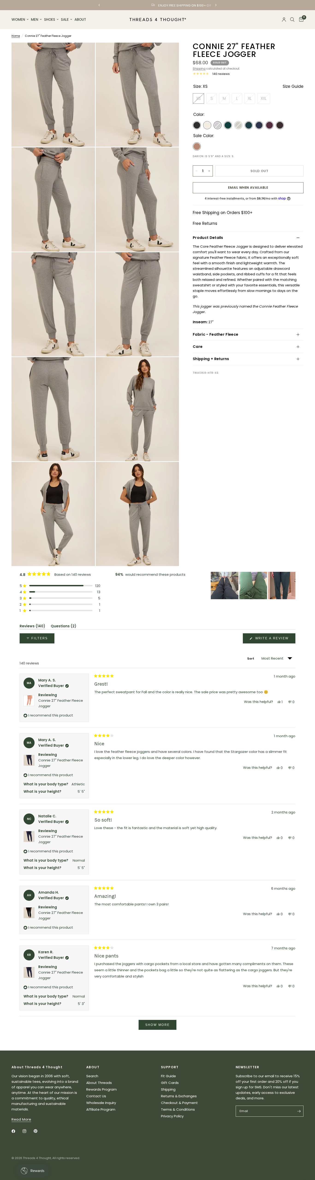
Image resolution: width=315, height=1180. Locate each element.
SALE (65, 19)
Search (92, 1076)
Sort (251, 658)
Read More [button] (21, 1119)
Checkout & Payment (179, 1102)
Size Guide (293, 86)
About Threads (99, 1082)
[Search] (292, 19)
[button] (60, 585)
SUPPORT (170, 1067)
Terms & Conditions (178, 1109)
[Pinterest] (39, 1131)
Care (197, 346)
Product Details (208, 237)
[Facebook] (17, 1131)
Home (16, 36)
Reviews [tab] (32, 626)
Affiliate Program (100, 1109)
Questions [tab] (63, 626)
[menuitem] (21, 20)
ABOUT (80, 19)
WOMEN (18, 19)
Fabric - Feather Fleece (215, 334)
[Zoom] (85, 52)
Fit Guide (168, 1076)
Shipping (199, 68)
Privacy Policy (172, 1116)
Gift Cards (170, 1082)
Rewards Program (101, 1089)
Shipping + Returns (211, 358)
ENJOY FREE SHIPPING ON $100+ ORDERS (161, 5)
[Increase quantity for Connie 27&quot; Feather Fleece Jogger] (209, 171)
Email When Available (248, 187)
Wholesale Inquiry (101, 1102)
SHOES (49, 19)
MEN (34, 19)
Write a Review (273, 639)
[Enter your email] (298, 1111)
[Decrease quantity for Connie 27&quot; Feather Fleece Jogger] (196, 171)
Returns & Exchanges (179, 1096)
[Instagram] (28, 1131)
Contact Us (96, 1096)
